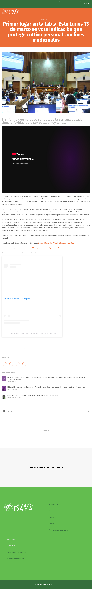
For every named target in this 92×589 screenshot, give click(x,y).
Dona (51, 511)
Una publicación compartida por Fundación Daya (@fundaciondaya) (32, 333)
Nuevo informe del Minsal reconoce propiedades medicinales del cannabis (33, 395)
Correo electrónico (37, 467)
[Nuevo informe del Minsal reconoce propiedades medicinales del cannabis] (4, 396)
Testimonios (86, 3)
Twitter (60, 467)
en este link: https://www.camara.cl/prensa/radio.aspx (43, 248)
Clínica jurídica (84, 2)
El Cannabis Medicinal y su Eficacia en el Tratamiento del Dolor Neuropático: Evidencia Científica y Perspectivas (46, 387)
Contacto (52, 523)
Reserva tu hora (54, 504)
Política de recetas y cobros (58, 530)
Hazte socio (53, 517)
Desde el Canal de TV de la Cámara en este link (56, 243)
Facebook (51, 467)
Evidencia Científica (56, 2)
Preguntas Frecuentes (71, 2)
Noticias (46, 431)
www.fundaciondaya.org (15, 559)
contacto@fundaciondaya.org (17, 552)
